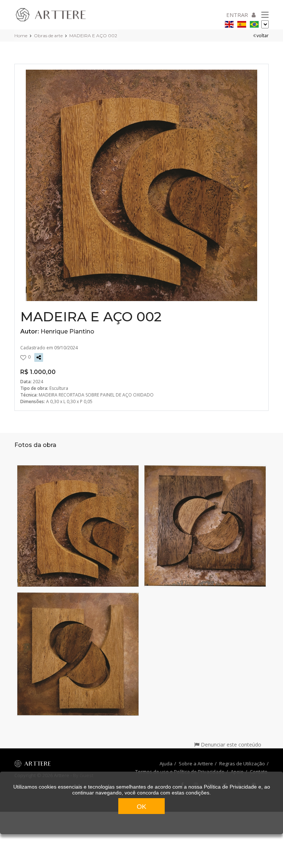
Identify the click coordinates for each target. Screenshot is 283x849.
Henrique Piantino (67, 331)
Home (20, 35)
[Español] (241, 23)
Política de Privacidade (230, 787)
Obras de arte (48, 35)
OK (141, 806)
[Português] (254, 23)
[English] (229, 23)
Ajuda (166, 763)
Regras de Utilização (242, 763)
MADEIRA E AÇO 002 (93, 35)
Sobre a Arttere (196, 763)
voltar (262, 35)
